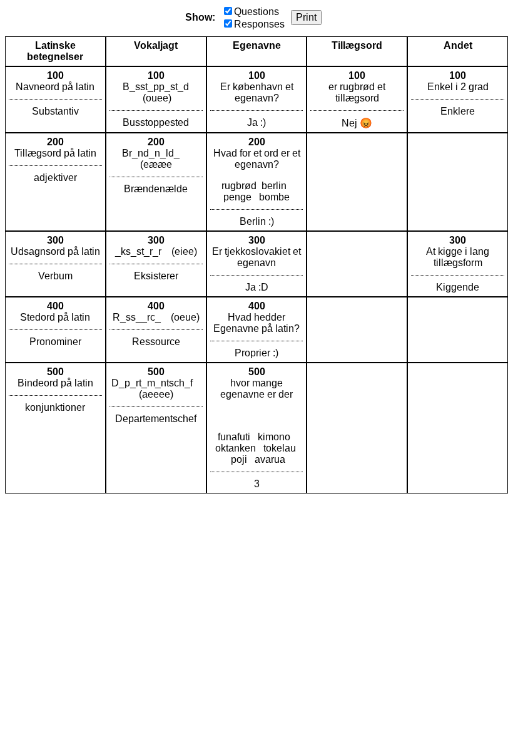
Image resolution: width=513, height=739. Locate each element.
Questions (256, 11)
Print (306, 17)
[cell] (55, 99)
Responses (259, 24)
